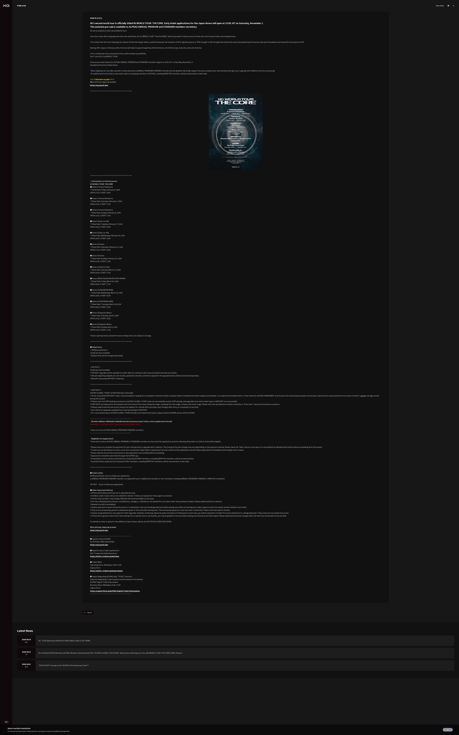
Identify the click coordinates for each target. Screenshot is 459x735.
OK (448, 729)
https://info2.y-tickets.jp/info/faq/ (104, 556)
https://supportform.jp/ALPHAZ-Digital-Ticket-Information (115, 591)
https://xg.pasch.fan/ (99, 85)
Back (89, 612)
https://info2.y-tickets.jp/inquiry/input (106, 571)
